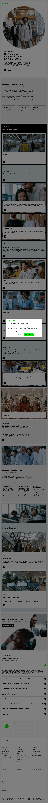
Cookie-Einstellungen (19, 334)
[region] (24, 328)
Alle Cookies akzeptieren (29, 334)
